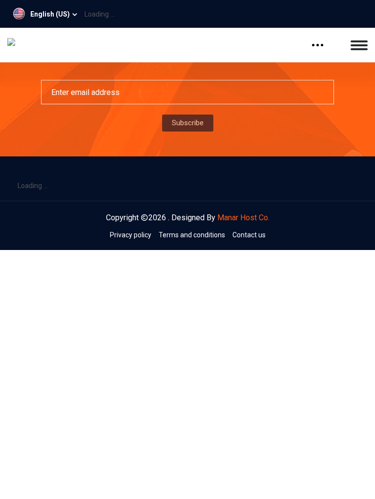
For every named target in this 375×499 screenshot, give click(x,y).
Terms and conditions (192, 235)
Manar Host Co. (243, 217)
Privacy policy (130, 235)
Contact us (249, 235)
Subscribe (188, 122)
